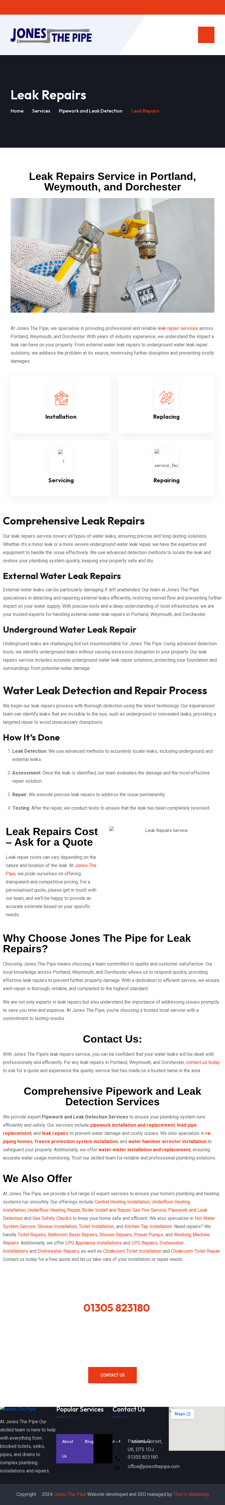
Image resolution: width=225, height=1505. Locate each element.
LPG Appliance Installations (94, 1243)
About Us (67, 1449)
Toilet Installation (96, 1226)
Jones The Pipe (70, 1494)
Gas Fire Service (149, 1210)
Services (41, 111)
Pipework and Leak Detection (90, 111)
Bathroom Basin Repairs (72, 1234)
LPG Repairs (144, 1243)
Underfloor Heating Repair (54, 1210)
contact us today (203, 1062)
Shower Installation (57, 1226)
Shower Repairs (115, 1234)
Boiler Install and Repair (106, 1210)
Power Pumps (148, 1234)
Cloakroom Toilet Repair (195, 1251)
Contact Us (112, 1375)
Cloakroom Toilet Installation (133, 1251)
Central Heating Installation (122, 1202)
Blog (89, 1441)
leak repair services (178, 328)
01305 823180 (116, 1307)
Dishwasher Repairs (58, 1251)
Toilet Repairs (32, 1234)
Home (17, 111)
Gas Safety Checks (52, 1218)
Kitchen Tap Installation (148, 1226)
